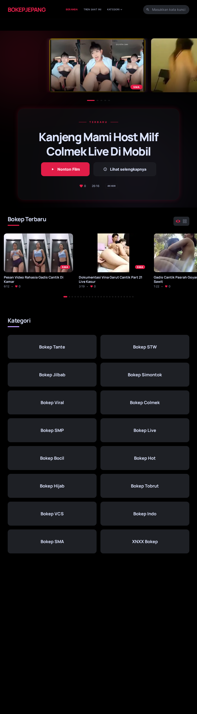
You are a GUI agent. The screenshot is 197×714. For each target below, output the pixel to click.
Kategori (115, 9)
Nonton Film (65, 169)
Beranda (72, 9)
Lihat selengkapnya (124, 169)
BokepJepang (27, 9)
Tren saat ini (92, 9)
